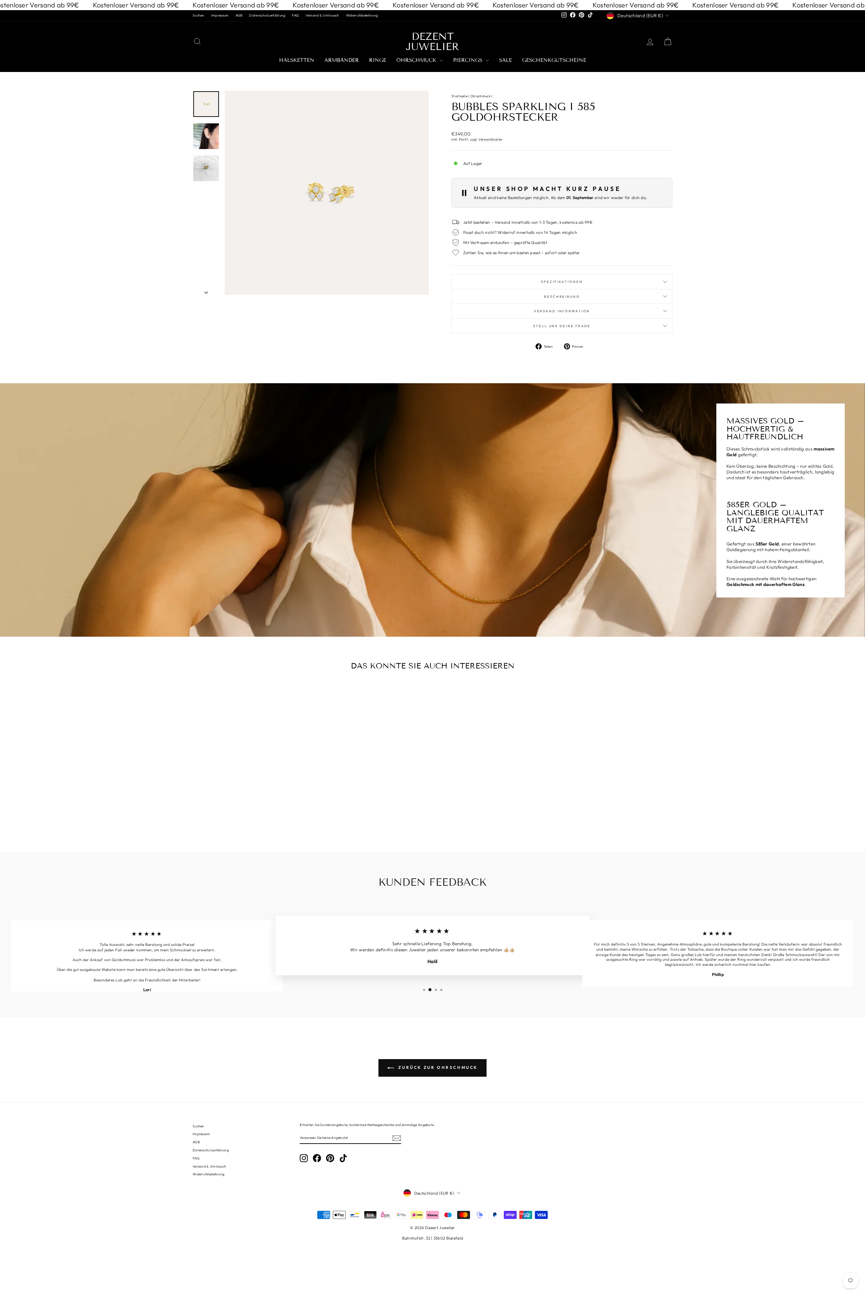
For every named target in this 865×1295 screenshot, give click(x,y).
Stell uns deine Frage (561, 326)
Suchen (198, 15)
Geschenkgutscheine (554, 60)
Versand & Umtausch (322, 15)
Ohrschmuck (417, 60)
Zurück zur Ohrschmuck (437, 1067)
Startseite (459, 96)
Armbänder (341, 60)
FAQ (295, 15)
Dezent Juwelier (432, 41)
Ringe (377, 60)
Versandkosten (490, 139)
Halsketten (296, 60)
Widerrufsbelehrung (362, 15)
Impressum (220, 15)
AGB (239, 15)
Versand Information (562, 311)
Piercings (468, 60)
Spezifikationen (562, 281)
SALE (505, 60)
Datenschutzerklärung (267, 15)
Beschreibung (562, 296)
